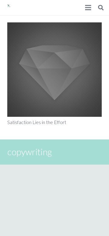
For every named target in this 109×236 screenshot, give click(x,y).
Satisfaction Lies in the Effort (36, 122)
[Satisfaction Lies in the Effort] (54, 69)
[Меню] (88, 7)
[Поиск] (101, 7)
